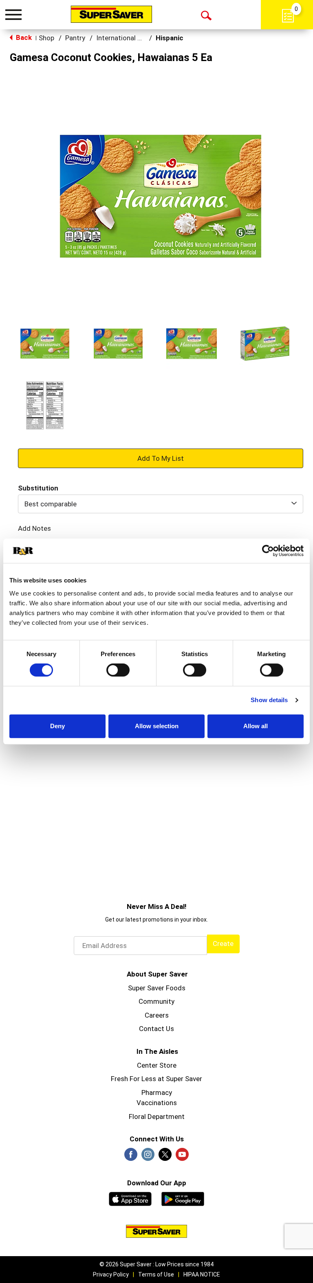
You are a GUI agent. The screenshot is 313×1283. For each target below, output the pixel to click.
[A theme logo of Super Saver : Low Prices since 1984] (111, 14)
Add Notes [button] (34, 528)
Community (156, 1001)
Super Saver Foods (156, 988)
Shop (46, 38)
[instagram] (147, 1157)
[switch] (118, 670)
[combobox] (160, 504)
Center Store (156, 1065)
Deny (57, 726)
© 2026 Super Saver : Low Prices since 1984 (156, 1264)
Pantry (75, 38)
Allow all (255, 726)
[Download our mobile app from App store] (130, 1198)
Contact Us (156, 1029)
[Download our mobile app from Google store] (182, 1198)
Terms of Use (156, 1274)
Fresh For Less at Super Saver (156, 1079)
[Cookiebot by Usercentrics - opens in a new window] (268, 551)
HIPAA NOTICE (201, 1274)
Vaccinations (157, 1103)
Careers (157, 1015)
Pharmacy (156, 1092)
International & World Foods (139, 38)
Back (23, 37)
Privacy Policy (111, 1274)
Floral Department (157, 1116)
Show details (269, 699)
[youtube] (182, 1157)
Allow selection (157, 726)
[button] (45, 343)
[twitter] (165, 1157)
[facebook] (130, 1157)
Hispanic (169, 38)
